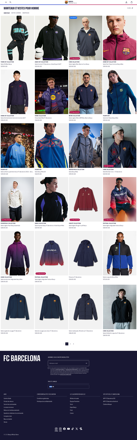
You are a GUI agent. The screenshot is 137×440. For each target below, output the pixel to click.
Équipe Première (74, 401)
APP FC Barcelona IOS (109, 398)
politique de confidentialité (71, 369)
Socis (71, 404)
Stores (5, 422)
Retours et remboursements (11, 410)
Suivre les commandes (10, 404)
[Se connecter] (126, 2)
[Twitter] (76, 428)
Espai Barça (73, 407)
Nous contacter (8, 419)
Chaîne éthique (107, 404)
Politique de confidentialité (44, 401)
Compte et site (8, 416)
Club (71, 410)
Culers (72, 413)
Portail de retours (8, 401)
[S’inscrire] (86, 363)
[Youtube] (68, 428)
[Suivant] (73, 344)
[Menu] (6, 2)
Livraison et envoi (9, 407)
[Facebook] (64, 428)
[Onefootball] (80, 428)
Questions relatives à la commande (13, 413)
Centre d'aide (7, 398)
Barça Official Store (13, 434)
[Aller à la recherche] (10, 2)
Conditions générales (43, 398)
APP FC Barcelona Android (110, 401)
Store (56, 431)
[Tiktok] (72, 428)
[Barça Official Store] (70, 2)
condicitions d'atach (60, 369)
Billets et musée (74, 398)
